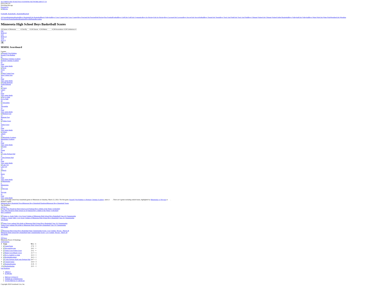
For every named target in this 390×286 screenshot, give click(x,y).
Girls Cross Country (71, 17)
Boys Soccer (187, 17)
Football (3, 14)
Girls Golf (128, 17)
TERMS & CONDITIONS (14, 279)
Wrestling (333, 17)
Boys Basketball (25, 17)
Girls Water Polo (325, 17)
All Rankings (5, 242)
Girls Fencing (91, 17)
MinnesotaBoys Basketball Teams (58, 203)
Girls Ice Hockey (158, 17)
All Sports (4, 17)
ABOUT (8, 272)
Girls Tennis (216, 17)
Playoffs (28, 19)
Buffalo (12, 266)
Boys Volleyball (293, 17)
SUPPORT (8, 274)
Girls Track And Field (241, 17)
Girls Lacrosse (178, 17)
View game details (7, 66)
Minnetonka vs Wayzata (158, 200)
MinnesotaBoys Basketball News (12, 203)
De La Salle (16, 255)
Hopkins (13, 264)
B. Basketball (10, 14)
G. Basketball (19, 14)
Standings (16, 19)
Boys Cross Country (58, 17)
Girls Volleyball (304, 17)
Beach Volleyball (46, 17)
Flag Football (108, 17)
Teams (11, 19)
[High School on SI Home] (8, 12)
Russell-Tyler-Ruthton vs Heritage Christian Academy (86, 200)
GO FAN (22, 2)
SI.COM (3, 2)
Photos (33, 19)
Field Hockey (99, 17)
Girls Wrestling (341, 17)
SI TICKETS (15, 2)
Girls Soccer (195, 17)
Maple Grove (17, 253)
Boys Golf (121, 17)
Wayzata (13, 248)
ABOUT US (42, 2)
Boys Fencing (82, 17)
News (3, 19)
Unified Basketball (282, 17)
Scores (7, 19)
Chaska (12, 262)
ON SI (8, 2)
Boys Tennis (208, 17)
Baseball (26, 14)
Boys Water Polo (314, 17)
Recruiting (38, 19)
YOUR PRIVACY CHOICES (15, 281)
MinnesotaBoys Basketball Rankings (35, 203)
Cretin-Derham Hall (24, 259)
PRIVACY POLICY (11, 277)
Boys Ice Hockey (147, 17)
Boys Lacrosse (169, 17)
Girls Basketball (35, 17)
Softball (201, 17)
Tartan (11, 246)
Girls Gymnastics (136, 17)
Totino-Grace (17, 250)
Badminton (10, 17)
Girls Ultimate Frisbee (269, 17)
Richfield (14, 257)
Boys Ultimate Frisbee (255, 17)
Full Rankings (5, 268)
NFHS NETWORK (31, 2)
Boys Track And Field (227, 17)
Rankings (22, 19)
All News (4, 207)
